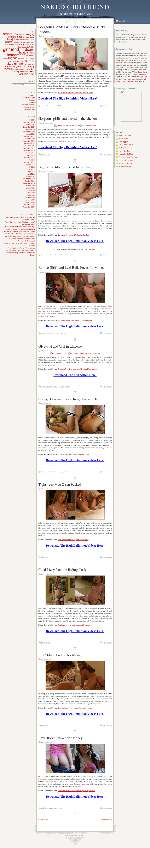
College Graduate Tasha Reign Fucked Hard (69, 398)
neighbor (17, 66)
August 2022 (30, 134)
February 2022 (29, 136)
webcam (23, 74)
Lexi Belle (59, 334)
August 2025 (30, 129)
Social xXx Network (126, 160)
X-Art (31, 74)
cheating (25, 42)
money (22, 61)
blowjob (11, 39)
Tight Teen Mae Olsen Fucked (59, 484)
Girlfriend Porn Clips (126, 148)
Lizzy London (29, 58)
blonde (51, 472)
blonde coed (28, 37)
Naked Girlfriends (28, 105)
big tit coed (16, 36)
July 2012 (31, 167)
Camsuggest (123, 142)
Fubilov (83, 357)
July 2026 (31, 120)
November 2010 (29, 179)
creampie (13, 44)
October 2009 (30, 186)
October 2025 (30, 125)
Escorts (32, 100)
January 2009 (30, 202)
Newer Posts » (106, 819)
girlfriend (11, 49)
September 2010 (29, 183)
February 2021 (29, 143)
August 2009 (30, 188)
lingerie (12, 58)
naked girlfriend (15, 63)
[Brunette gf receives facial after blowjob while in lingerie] (59, 353)
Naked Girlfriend (75, 6)
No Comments (107, 106)
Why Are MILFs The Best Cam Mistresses (20, 234)
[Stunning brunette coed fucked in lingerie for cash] (60, 689)
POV (6, 69)
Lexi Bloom (50, 808)
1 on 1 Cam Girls (125, 135)
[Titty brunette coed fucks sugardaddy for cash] (60, 604)
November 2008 (29, 207)
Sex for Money (29, 107)
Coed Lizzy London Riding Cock (62, 569)
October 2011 (30, 176)
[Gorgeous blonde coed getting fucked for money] (60, 302)
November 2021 (29, 141)
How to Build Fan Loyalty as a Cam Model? (19, 236)
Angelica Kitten (121, 62)
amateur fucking (23, 34)
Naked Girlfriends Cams (75, 14)
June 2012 (31, 169)
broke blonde (20, 39)
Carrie (32, 39)
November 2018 (29, 150)
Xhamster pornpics (126, 166)
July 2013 (31, 160)
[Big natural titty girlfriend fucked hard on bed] (61, 207)
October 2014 (30, 155)
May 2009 (31, 193)
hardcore (26, 49)
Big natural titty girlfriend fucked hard (65, 166)
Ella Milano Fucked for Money (60, 654)
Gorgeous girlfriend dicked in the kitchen (67, 118)
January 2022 (30, 139)
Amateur (32, 95)
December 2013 (29, 157)
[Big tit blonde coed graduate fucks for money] (60, 433)
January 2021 (30, 146)
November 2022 (29, 132)
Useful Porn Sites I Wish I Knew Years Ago (20, 227)
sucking (15, 71)
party (32, 66)
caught (8, 41)
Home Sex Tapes (125, 151)
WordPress (78, 835)
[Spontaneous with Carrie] (67, 125)
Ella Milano (45, 725)
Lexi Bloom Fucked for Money (60, 737)
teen (31, 71)
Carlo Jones (92, 249)
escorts (25, 47)
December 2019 (29, 148)
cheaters (16, 42)
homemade (16, 55)
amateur (9, 34)
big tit (43, 255)
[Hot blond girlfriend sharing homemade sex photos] (59, 69)
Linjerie (32, 102)
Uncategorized (29, 109)
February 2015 (29, 153)
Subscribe (123, 21)
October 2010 (30, 181)
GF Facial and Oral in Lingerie (60, 346)
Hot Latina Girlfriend (126, 154)
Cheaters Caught (28, 98)
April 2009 (31, 195)
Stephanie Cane (133, 67)
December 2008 (29, 204)
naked (29, 61)
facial (55, 386)
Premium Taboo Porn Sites (128, 157)
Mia (18, 61)
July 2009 (31, 190)
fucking (31, 47)
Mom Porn (143, 55)
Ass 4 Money (123, 138)
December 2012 (29, 162)
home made (26, 52)
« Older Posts (43, 819)
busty (27, 39)
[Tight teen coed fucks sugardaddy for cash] (60, 519)
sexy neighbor (27, 69)
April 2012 (31, 174)
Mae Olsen (12, 61)
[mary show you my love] (131, 121)
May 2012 (31, 172)
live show (21, 58)
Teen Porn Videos (125, 163)
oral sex (25, 66)
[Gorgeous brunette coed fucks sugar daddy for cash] (60, 772)
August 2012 (30, 164)
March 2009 (30, 197)
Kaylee (28, 56)
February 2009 (29, 200)
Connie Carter (54, 255)
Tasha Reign (23, 72)
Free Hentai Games (126, 145)
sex (11, 68)
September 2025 (29, 127)
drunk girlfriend (24, 44)
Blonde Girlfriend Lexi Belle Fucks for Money (71, 267)
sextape (17, 69)
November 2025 (29, 122)
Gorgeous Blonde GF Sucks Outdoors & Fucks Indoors (71, 29)
